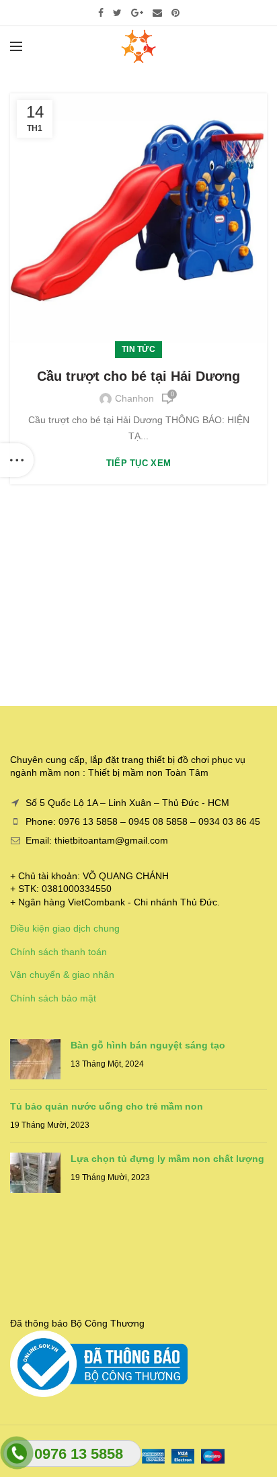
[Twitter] (117, 12)
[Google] (137, 12)
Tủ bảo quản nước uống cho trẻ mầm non (106, 1106)
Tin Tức (138, 349)
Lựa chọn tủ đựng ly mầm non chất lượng (167, 1158)
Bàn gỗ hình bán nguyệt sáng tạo (148, 1045)
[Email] (157, 12)
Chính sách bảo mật (53, 998)
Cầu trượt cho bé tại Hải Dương (138, 376)
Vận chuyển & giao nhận (62, 974)
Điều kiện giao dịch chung (65, 928)
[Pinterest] (175, 12)
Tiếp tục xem (138, 463)
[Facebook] (100, 12)
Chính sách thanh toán (58, 951)
